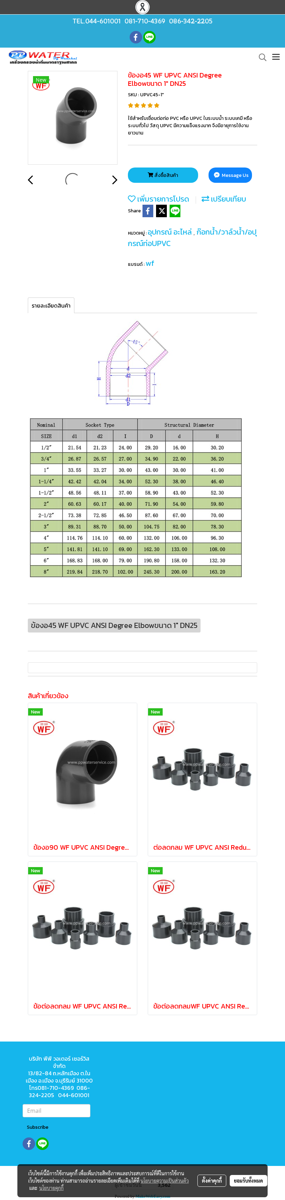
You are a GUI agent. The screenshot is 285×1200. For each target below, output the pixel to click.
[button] (260, 57)
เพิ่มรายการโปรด (162, 199)
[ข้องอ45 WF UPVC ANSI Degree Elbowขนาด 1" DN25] (72, 118)
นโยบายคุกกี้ (51, 1188)
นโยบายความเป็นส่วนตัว (164, 1180)
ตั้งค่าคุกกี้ (212, 1180)
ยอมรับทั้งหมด (248, 1180)
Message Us (235, 175)
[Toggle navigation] (276, 57)
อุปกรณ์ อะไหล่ (171, 232)
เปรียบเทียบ (227, 199)
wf (150, 263)
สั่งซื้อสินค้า (165, 175)
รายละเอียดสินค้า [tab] (51, 305)
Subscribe (37, 1127)
